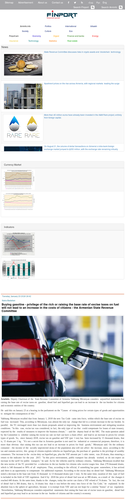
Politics (48, 26)
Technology (33, 40)
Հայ (91, 2)
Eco (71, 31)
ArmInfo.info (25, 26)
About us (42, 2)
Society (25, 31)
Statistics (53, 40)
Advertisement (25, 2)
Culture (48, 31)
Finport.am (14, 35)
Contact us (57, 2)
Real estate (72, 40)
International (70, 26)
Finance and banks (75, 35)
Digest (56, 35)
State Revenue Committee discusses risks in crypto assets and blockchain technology (82, 51)
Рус (98, 2)
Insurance (13, 40)
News (4, 47)
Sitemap (9, 2)
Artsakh (93, 26)
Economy (37, 35)
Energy (95, 35)
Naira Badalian (8, 300)
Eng (105, 2)
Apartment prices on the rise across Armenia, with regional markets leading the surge (81, 83)
